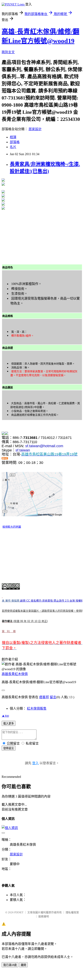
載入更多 (8, 723)
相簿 (13, 137)
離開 (23, 965)
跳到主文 (8, 52)
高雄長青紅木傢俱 (15, 674)
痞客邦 (44, 697)
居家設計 (35, 129)
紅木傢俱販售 (36, 708)
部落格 (15, 142)
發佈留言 (8, 748)
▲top (5, 715)
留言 (53, 697)
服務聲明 (43, 916)
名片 (13, 147)
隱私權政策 (72, 912)
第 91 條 (9, 631)
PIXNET (18, 912)
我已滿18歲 (10, 965)
